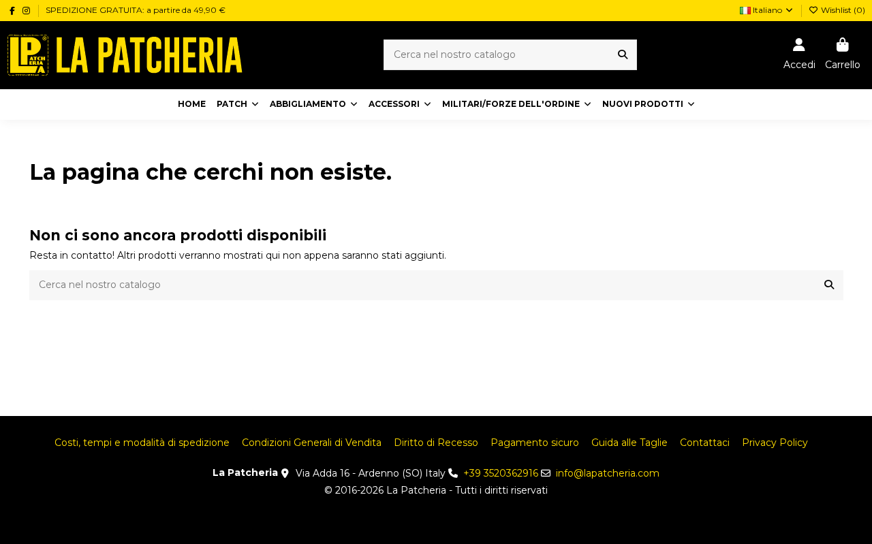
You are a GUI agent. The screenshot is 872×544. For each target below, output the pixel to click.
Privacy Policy (775, 442)
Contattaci (705, 442)
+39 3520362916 (500, 473)
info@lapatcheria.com (607, 473)
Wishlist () (842, 10)
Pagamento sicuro (534, 442)
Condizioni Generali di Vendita (312, 442)
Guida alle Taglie (629, 442)
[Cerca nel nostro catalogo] (622, 54)
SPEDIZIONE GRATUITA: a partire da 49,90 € (135, 10)
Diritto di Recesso (436, 442)
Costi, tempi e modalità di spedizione (142, 442)
